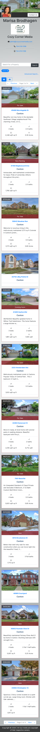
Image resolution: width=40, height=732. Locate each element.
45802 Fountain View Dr (20, 629)
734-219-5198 (21, 46)
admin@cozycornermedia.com (21, 42)
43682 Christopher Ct (20, 688)
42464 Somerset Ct (20, 423)
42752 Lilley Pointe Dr (20, 277)
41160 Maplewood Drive (20, 166)
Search (34, 65)
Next (32, 83)
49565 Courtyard (20, 593)
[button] (36, 6)
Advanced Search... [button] (31, 74)
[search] (16, 64)
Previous (14, 83)
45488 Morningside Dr (20, 110)
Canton (5, 70)
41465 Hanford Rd (20, 312)
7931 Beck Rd (20, 478)
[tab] (4, 79)
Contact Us (33, 15)
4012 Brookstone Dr (20, 538)
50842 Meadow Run (20, 221)
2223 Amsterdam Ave (20, 368)
